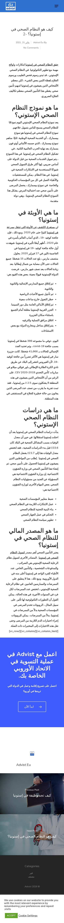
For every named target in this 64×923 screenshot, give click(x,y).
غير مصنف (31, 875)
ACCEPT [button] (11, 915)
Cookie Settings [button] (28, 915)
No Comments (31, 47)
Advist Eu (38, 42)
